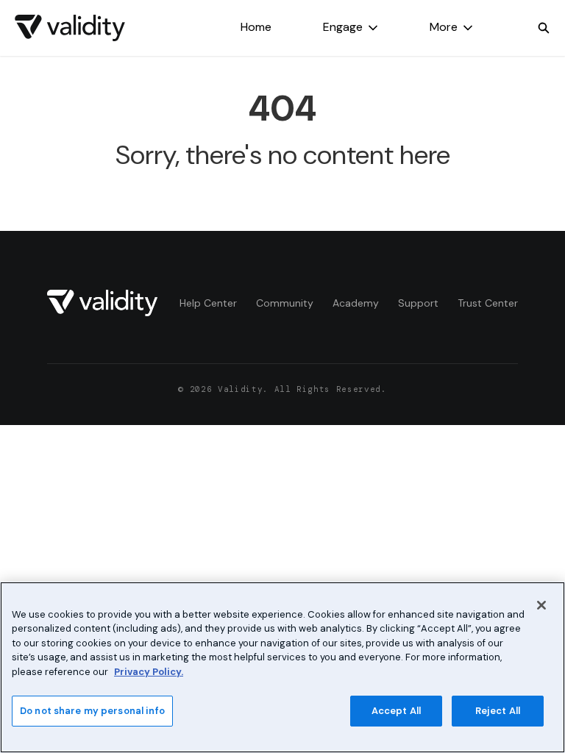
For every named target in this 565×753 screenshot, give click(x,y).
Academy (356, 303)
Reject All (497, 710)
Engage (343, 27)
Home (256, 27)
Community (284, 303)
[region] (282, 667)
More (444, 27)
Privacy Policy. (148, 671)
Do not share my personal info (92, 710)
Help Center (208, 303)
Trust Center (488, 303)
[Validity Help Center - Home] (70, 28)
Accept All (396, 710)
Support (418, 303)
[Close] (541, 605)
